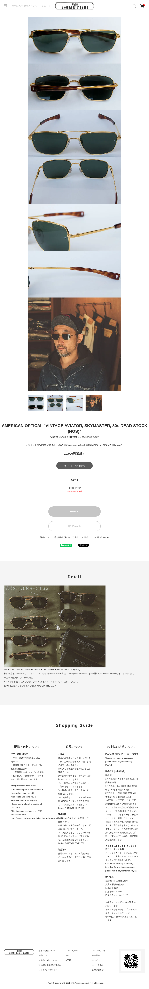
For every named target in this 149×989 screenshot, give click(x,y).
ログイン (96, 960)
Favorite (76, 526)
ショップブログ (72, 951)
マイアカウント (98, 951)
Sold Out (74, 511)
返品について (46, 537)
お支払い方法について (48, 960)
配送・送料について (47, 951)
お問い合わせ (98, 970)
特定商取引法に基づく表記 (66, 537)
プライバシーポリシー (48, 970)
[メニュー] (6, 6)
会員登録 (96, 955)
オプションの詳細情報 (74, 465)
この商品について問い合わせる (94, 537)
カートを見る (98, 965)
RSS (67, 955)
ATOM (68, 960)
